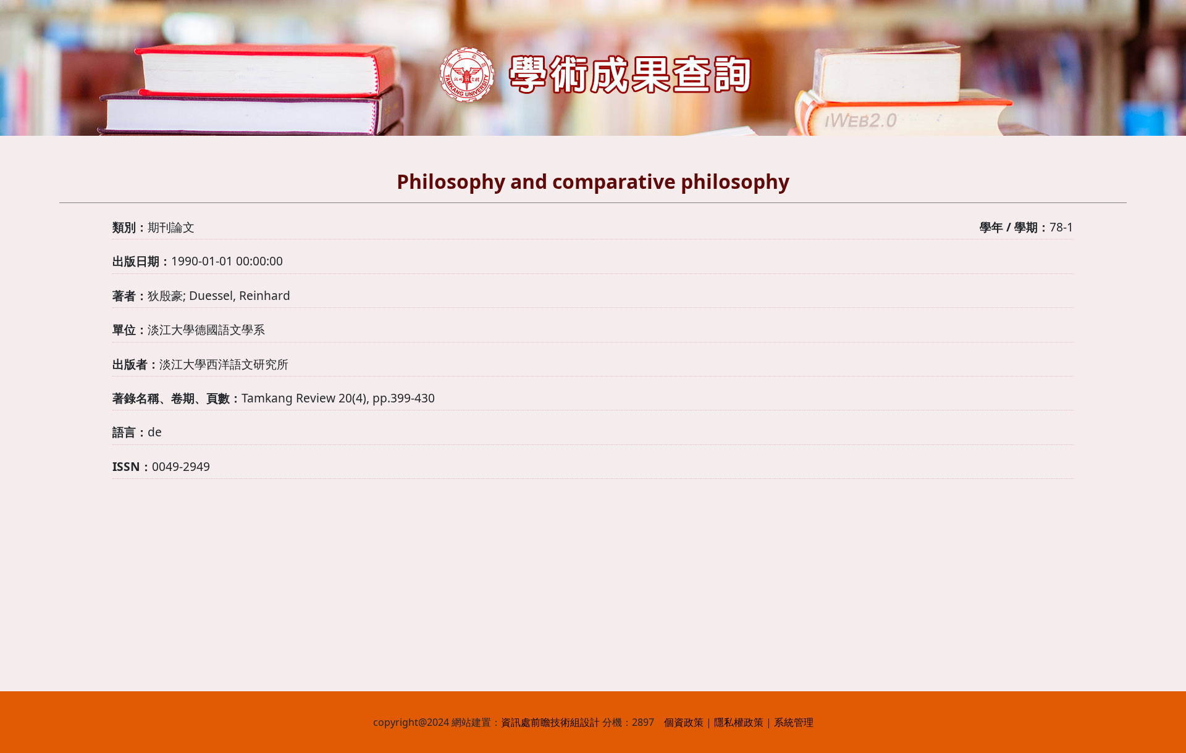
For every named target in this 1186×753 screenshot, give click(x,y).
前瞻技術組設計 (565, 722)
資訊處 (516, 722)
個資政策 (684, 722)
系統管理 (794, 722)
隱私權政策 (738, 722)
